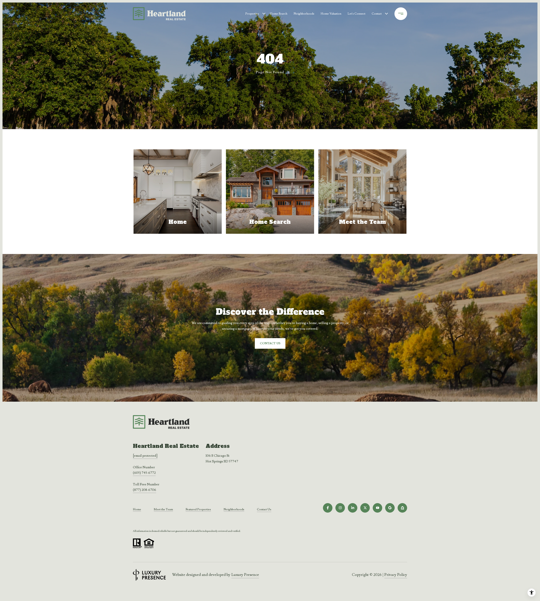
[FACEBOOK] (327, 508)
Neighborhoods (304, 14)
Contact (377, 14)
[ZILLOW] (402, 508)
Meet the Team (163, 509)
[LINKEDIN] (352, 508)
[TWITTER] (365, 508)
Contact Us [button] (270, 343)
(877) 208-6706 (144, 490)
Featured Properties (198, 509)
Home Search (278, 14)
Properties (252, 14)
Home (137, 509)
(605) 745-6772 (144, 473)
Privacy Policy (395, 574)
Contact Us (264, 509)
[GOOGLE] (390, 508)
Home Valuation (331, 14)
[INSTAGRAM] (340, 508)
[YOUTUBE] (377, 508)
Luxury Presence (245, 574)
